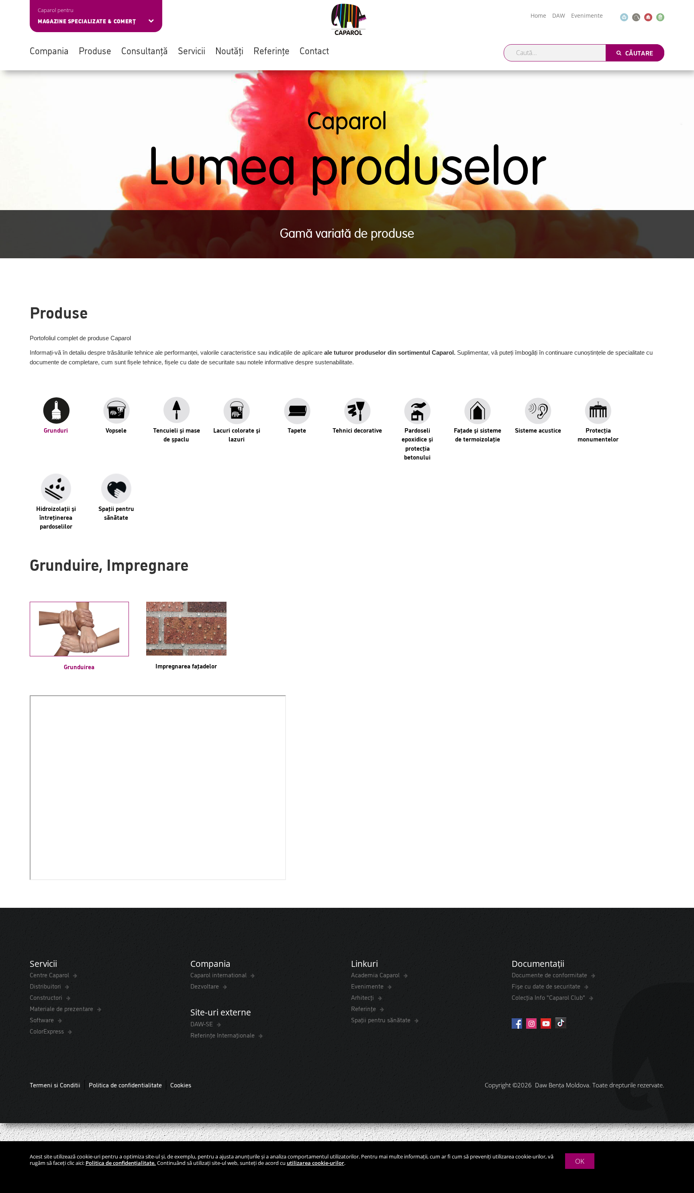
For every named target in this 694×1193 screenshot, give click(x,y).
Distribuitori (46, 985)
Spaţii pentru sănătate (381, 1019)
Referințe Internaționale (223, 1034)
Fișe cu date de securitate (547, 985)
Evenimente (587, 15)
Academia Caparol (376, 974)
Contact (314, 50)
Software (42, 1019)
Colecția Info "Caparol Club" (549, 997)
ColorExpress (47, 1030)
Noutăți (229, 50)
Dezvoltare (205, 985)
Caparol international (219, 974)
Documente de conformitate (550, 974)
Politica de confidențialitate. (121, 1162)
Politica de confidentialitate (125, 1084)
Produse (95, 50)
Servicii (191, 50)
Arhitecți (363, 997)
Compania (49, 50)
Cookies (180, 1084)
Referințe (271, 50)
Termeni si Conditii (55, 1084)
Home (538, 15)
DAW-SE (202, 1023)
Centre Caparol (50, 974)
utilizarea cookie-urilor (315, 1162)
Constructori (47, 997)
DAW (558, 15)
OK (579, 1161)
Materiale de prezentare (62, 1008)
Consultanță (144, 50)
